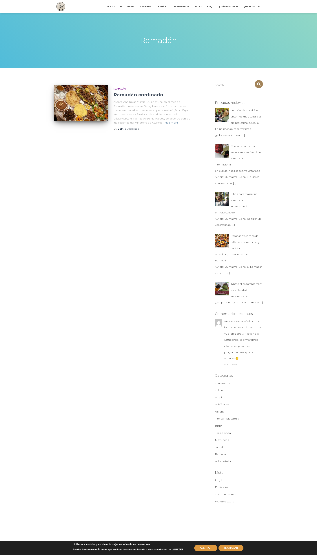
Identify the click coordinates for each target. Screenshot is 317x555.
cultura (219, 390)
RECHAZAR (231, 548)
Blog (198, 6)
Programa (127, 6)
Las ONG (145, 6)
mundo (220, 447)
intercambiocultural (227, 418)
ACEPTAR (206, 548)
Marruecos (222, 440)
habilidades (222, 404)
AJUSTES (177, 549)
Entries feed (222, 487)
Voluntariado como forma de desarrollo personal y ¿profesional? (242, 327)
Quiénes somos (228, 6)
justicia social (223, 433)
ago (132, 128)
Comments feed (225, 494)
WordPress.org (224, 501)
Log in (219, 480)
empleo (220, 397)
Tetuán (161, 6)
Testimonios (180, 6)
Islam (218, 425)
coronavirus (222, 383)
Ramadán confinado (138, 94)
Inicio (111, 6)
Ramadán (120, 89)
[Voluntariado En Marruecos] (60, 6)
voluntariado (223, 461)
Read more (170, 122)
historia (219, 411)
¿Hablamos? (252, 6)
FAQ (209, 6)
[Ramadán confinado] (81, 103)
